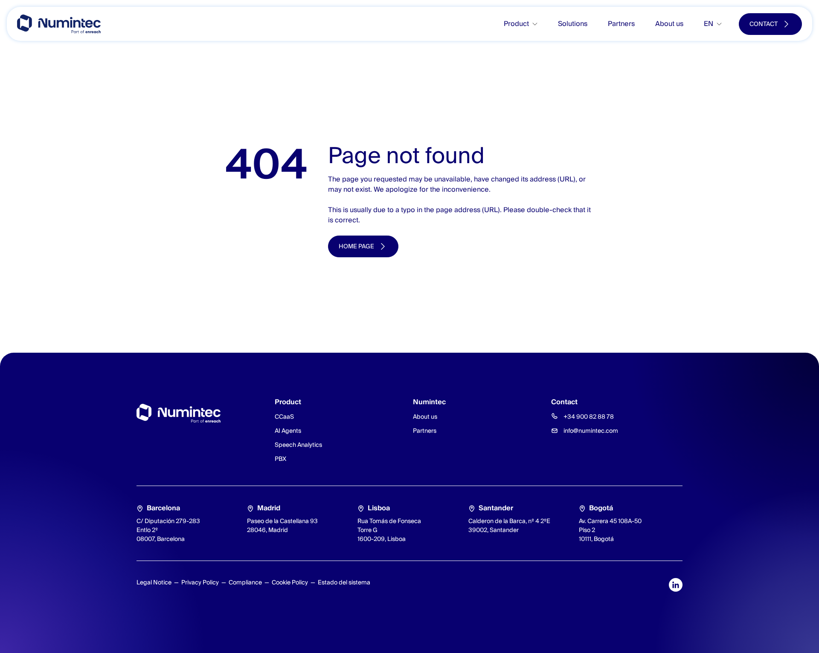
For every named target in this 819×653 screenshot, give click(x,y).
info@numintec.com (590, 430)
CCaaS (284, 416)
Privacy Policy (200, 582)
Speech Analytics (298, 445)
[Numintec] (59, 23)
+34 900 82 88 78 (588, 416)
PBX (280, 459)
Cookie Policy (290, 582)
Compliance (245, 582)
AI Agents (288, 430)
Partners (621, 23)
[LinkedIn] (675, 585)
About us (669, 23)
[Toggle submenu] (538, 24)
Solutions (572, 23)
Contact (763, 24)
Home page (356, 246)
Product (516, 23)
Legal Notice (153, 582)
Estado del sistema (344, 582)
